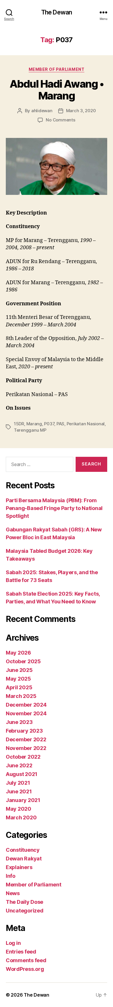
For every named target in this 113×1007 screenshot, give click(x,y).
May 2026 (18, 653)
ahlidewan (41, 110)
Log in (13, 943)
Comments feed (26, 960)
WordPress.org (25, 969)
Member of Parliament (56, 69)
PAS (60, 423)
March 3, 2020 (81, 110)
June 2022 (19, 765)
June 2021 (19, 791)
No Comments (60, 120)
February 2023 (24, 731)
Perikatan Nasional (86, 423)
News (13, 893)
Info (10, 876)
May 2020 (18, 809)
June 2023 (19, 722)
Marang (34, 423)
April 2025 (19, 687)
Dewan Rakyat (24, 859)
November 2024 (26, 713)
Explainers (19, 867)
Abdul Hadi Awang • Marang (56, 89)
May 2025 (18, 679)
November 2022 (26, 748)
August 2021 (21, 774)
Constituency (23, 850)
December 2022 (26, 739)
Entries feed (21, 952)
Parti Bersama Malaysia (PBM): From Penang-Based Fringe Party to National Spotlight (54, 508)
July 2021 (18, 783)
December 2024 (26, 705)
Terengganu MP (30, 430)
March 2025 (21, 696)
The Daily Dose (24, 902)
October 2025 (23, 661)
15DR (19, 423)
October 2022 (23, 757)
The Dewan (56, 12)
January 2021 (23, 800)
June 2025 (19, 670)
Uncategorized (24, 911)
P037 (49, 423)
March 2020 (21, 817)
